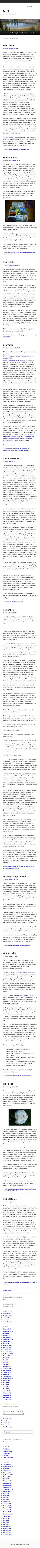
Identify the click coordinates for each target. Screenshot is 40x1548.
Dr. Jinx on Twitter (9, 1404)
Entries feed (6, 1423)
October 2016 (7, 1329)
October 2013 (7, 1376)
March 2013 (6, 1391)
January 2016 (7, 1337)
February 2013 (7, 1393)
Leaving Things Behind (14, 876)
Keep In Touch (10, 157)
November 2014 (7, 1352)
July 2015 (6, 1343)
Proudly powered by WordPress (20, 1544)
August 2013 (6, 1381)
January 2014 (7, 1370)
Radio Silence (10, 1198)
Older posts (7, 1290)
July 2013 (6, 1383)
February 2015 (7, 1345)
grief (32, 866)
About (11, 33)
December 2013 (7, 1372)
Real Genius (9, 45)
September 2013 (8, 1378)
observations (30, 335)
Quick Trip (8, 1083)
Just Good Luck (24, 252)
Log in (5, 1421)
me (22, 149)
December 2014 (7, 1350)
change (10, 149)
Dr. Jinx (7, 11)
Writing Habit (9, 953)
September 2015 (8, 1339)
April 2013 (6, 1389)
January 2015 (7, 1348)
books (10, 866)
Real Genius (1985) (8, 137)
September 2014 (8, 1354)
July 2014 (6, 1358)
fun (19, 149)
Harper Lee (8, 609)
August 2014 (6, 1356)
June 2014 (6, 1360)
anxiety (10, 1189)
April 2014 (6, 1364)
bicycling (10, 335)
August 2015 (6, 1341)
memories (26, 149)
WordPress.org (7, 1427)
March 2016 (6, 1335)
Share (4, 1299)
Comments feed (7, 1425)
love (30, 252)
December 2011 (7, 1399)
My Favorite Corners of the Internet (24, 33)
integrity (21, 335)
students (7, 254)
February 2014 (7, 1368)
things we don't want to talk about (20, 450)
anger (9, 602)
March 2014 (6, 1366)
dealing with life (17, 449)
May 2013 (6, 1387)
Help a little (8, 261)
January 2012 (7, 1397)
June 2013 (6, 1385)
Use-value (8, 344)
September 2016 (8, 1331)
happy (18, 252)
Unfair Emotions (11, 458)
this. (14, 445)
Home (5, 33)
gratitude (13, 252)
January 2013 (7, 1395)
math (33, 252)
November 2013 (7, 1374)
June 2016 (6, 1333)
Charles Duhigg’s (23, 995)
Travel (12, 254)
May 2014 (6, 1362)
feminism (15, 149)
